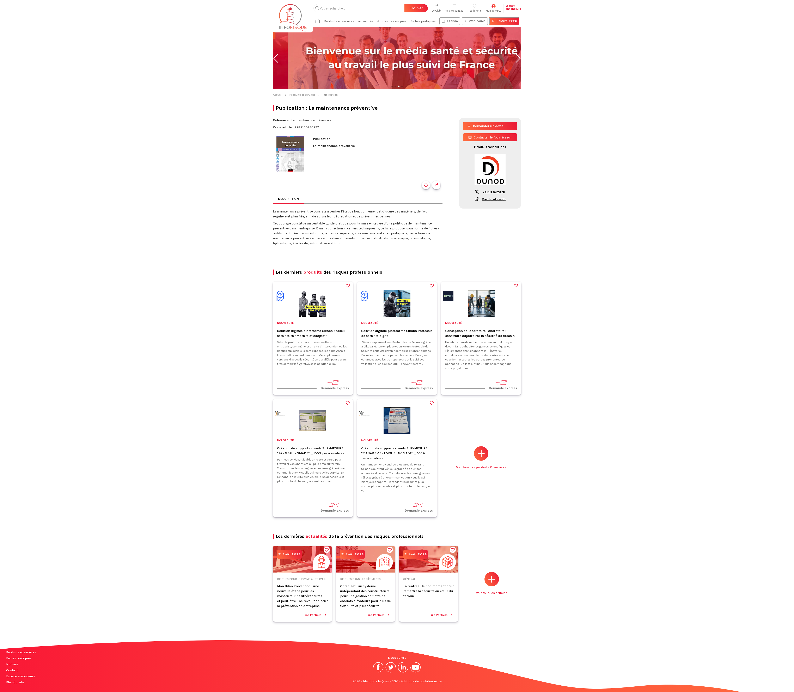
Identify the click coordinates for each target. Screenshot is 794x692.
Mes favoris (475, 10)
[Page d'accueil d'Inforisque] (293, 15)
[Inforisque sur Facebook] (378, 672)
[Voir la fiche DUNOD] (490, 188)
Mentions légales (376, 681)
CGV (395, 681)
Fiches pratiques (423, 21)
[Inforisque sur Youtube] (415, 672)
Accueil (277, 95)
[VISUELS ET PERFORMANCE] (280, 414)
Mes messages (454, 10)
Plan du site (15, 682)
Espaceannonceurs (513, 7)
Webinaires (477, 21)
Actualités (365, 21)
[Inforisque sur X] (391, 672)
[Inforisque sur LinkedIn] (403, 672)
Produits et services (339, 21)
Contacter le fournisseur (493, 137)
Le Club (436, 10)
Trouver (416, 8)
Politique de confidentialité (421, 681)
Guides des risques (391, 21)
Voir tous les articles (491, 593)
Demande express (335, 388)
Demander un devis (488, 126)
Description (288, 199)
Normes (12, 664)
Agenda (452, 21)
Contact (12, 670)
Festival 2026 (507, 21)
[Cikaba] (280, 297)
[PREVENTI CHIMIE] (448, 297)
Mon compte (493, 10)
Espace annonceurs (20, 676)
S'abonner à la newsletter (769, 684)
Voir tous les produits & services (481, 467)
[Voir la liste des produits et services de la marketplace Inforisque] (397, 58)
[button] (276, 58)
